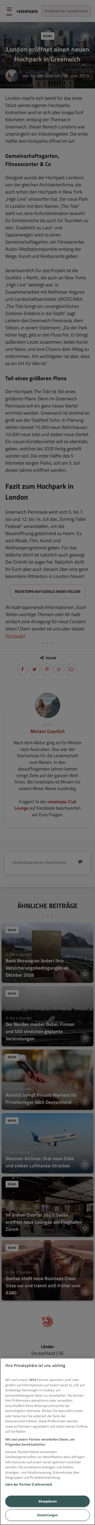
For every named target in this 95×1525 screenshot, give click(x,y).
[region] (47, 1441)
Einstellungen (47, 1515)
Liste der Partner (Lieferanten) (28, 1484)
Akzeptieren (48, 1501)
